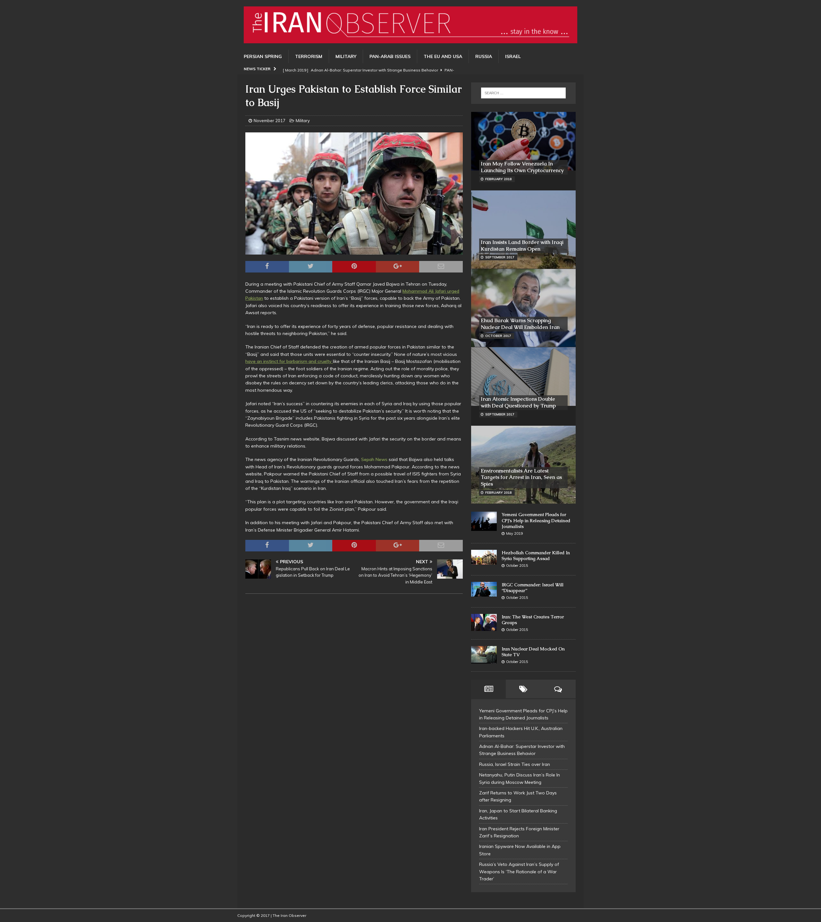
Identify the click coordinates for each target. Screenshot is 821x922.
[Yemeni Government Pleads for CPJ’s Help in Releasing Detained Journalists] (484, 521)
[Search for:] (523, 93)
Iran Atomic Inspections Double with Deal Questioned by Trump (518, 402)
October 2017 (498, 336)
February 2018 (498, 179)
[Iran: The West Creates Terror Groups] (484, 622)
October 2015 (517, 565)
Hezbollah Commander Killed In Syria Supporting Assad (536, 555)
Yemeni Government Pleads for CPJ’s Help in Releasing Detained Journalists (536, 520)
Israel (513, 56)
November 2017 (269, 120)
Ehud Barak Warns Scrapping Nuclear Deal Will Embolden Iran (520, 324)
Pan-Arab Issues (389, 56)
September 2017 (499, 257)
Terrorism (308, 56)
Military (345, 56)
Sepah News (374, 459)
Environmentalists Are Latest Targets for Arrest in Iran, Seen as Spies (521, 477)
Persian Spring (263, 56)
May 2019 (514, 533)
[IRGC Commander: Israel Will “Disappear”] (484, 589)
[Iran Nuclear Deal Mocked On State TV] (484, 655)
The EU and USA (443, 56)
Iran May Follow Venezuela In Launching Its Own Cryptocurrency (522, 167)
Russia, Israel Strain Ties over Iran (514, 764)
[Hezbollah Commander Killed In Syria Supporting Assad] (484, 557)
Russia (483, 56)
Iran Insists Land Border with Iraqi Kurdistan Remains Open (522, 245)
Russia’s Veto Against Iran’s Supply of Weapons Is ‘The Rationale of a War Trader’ (519, 871)
